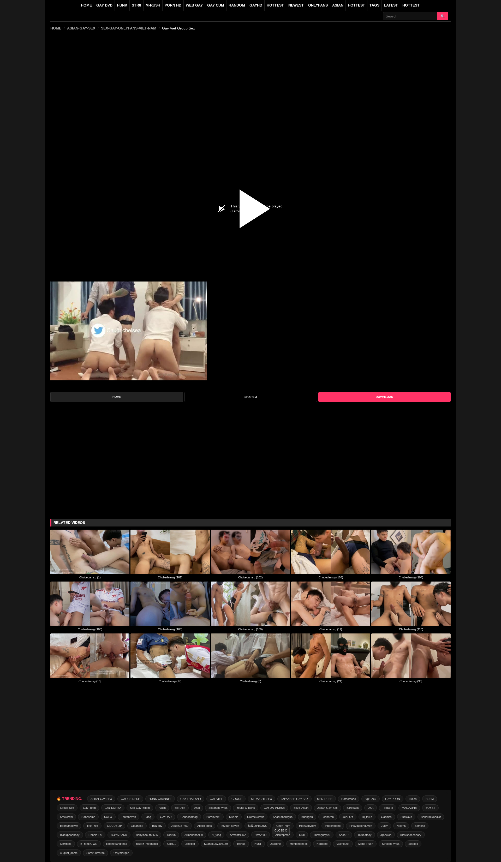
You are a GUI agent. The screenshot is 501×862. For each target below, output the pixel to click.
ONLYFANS (318, 5)
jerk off (348, 816)
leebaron (328, 816)
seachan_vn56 (218, 807)
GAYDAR (166, 816)
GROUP (236, 798)
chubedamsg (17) (170, 681)
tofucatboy (364, 834)
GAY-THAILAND (190, 798)
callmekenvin (255, 816)
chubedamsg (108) (170, 629)
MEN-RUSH (324, 798)
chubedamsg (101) (170, 577)
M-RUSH (153, 5)
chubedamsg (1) (90, 577)
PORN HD (173, 5)
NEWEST (296, 5)
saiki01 (171, 843)
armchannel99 (193, 834)
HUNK (122, 5)
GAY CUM (215, 5)
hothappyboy (307, 825)
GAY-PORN (392, 798)
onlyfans (65, 843)
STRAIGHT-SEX (261, 798)
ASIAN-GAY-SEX (81, 28)
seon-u (344, 834)
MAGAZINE (409, 807)
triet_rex (92, 825)
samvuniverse (95, 852)
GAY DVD (104, 5)
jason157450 (179, 825)
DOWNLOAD (384, 396)
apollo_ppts (204, 825)
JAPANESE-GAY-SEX (294, 798)
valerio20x (342, 843)
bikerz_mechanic (147, 843)
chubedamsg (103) (331, 577)
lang (148, 816)
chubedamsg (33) (410, 681)
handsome (88, 816)
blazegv (157, 825)
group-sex (67, 807)
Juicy (384, 825)
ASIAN (337, 5)
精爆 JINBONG (257, 825)
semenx (420, 825)
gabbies (386, 816)
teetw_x (387, 807)
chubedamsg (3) (250, 681)
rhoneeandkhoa (116, 843)
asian (162, 807)
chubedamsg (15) (90, 681)
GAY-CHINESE (130, 798)
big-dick (180, 807)
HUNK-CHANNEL (160, 798)
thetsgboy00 (321, 834)
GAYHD (255, 5)
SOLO (108, 816)
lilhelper (190, 843)
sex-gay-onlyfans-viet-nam (128, 28)
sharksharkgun (283, 816)
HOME (55, 28)
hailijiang (322, 843)
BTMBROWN (88, 843)
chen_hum (283, 825)
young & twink (245, 807)
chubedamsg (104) (411, 577)
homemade (348, 798)
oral (302, 834)
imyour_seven (230, 825)
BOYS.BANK (119, 834)
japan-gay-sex (327, 807)
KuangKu (307, 816)
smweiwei (66, 816)
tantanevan (128, 816)
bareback (353, 807)
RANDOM (237, 5)
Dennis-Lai (95, 834)
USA (370, 807)
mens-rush (365, 843)
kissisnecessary (410, 834)
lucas (413, 798)
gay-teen (89, 807)
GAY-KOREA (113, 807)
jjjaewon (385, 834)
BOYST (430, 807)
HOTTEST (275, 5)
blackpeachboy (70, 834)
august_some (68, 852)
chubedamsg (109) (250, 629)
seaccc (413, 843)
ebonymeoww (69, 825)
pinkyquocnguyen (360, 825)
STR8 (136, 5)
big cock (370, 798)
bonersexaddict (431, 816)
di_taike (367, 816)
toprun (171, 834)
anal (197, 807)
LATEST (391, 5)
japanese (137, 825)
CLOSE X (281, 830)
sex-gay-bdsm (140, 807)
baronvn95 (213, 816)
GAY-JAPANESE (274, 807)
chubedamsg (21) (330, 681)
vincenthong (333, 825)
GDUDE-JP (114, 825)
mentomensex (299, 843)
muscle (233, 816)
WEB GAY (194, 5)
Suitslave (406, 816)
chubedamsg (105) (90, 629)
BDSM (430, 798)
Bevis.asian (301, 807)
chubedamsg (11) (330, 629)
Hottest (356, 5)
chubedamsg (189, 816)
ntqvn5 (401, 825)
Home (86, 5)
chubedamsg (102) (250, 577)
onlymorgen (121, 852)
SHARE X (250, 396)
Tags (374, 5)
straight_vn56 (390, 843)
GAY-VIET (216, 798)
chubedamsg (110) (411, 629)
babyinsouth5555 (147, 834)
